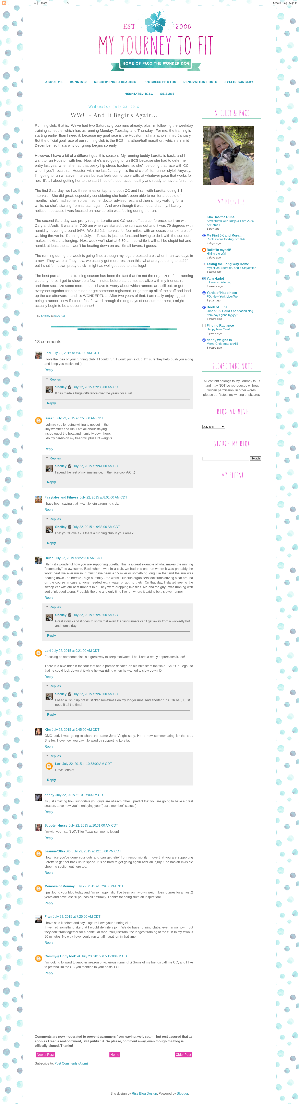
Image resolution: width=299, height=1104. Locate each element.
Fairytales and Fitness (62, 497)
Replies (55, 379)
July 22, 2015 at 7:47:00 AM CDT (75, 353)
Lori (48, 353)
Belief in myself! (219, 250)
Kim (48, 729)
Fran (48, 916)
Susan (50, 418)
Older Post (183, 1054)
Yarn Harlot (215, 278)
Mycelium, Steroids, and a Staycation (231, 267)
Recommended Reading (115, 82)
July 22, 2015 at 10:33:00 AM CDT (87, 764)
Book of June (217, 307)
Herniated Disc (139, 94)
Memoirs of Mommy (60, 886)
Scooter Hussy (56, 825)
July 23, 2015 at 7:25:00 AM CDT (76, 916)
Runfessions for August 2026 (226, 239)
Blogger (182, 1093)
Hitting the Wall (216, 253)
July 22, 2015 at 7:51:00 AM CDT (79, 418)
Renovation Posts (200, 82)
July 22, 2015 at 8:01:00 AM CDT (103, 497)
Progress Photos (160, 82)
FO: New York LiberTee (222, 296)
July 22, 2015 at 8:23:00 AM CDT (78, 558)
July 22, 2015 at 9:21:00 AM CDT (75, 650)
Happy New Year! (218, 329)
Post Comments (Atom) (71, 1063)
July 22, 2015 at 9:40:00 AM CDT (96, 615)
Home (114, 1054)
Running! (78, 82)
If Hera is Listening (219, 282)
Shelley (61, 387)
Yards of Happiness (222, 293)
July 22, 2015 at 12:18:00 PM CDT (96, 851)
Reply (49, 370)
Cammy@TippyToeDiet (62, 956)
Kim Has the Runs (221, 217)
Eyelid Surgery (239, 82)
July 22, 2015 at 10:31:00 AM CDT (93, 825)
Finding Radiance (220, 325)
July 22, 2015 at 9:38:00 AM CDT (96, 387)
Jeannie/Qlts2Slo (58, 851)
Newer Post (45, 1054)
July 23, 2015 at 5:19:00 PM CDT (105, 956)
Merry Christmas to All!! (222, 343)
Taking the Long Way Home (228, 264)
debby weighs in (219, 340)
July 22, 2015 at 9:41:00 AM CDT (96, 466)
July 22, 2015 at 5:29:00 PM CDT (99, 886)
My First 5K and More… (224, 235)
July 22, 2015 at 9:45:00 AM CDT (75, 729)
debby (49, 795)
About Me (54, 82)
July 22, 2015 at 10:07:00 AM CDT (80, 795)
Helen (49, 558)
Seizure (167, 94)
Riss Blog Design (144, 1093)
